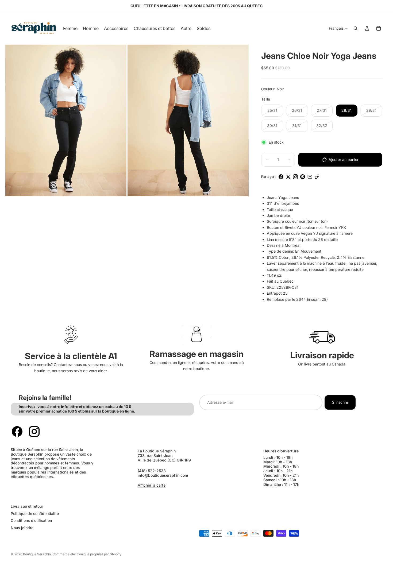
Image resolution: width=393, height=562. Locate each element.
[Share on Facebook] (281, 176)
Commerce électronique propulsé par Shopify (86, 554)
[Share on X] (288, 176)
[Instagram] (34, 431)
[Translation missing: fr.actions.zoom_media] (65, 120)
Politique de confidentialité (35, 513)
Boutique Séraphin (37, 554)
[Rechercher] (355, 28)
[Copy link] (317, 176)
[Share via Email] (309, 176)
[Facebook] (17, 431)
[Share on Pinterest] (302, 176)
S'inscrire (340, 402)
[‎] (101, 496)
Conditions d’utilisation (31, 520)
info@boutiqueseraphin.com (163, 475)
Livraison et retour (27, 506)
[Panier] (378, 28)
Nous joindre (22, 527)
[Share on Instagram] (295, 176)
